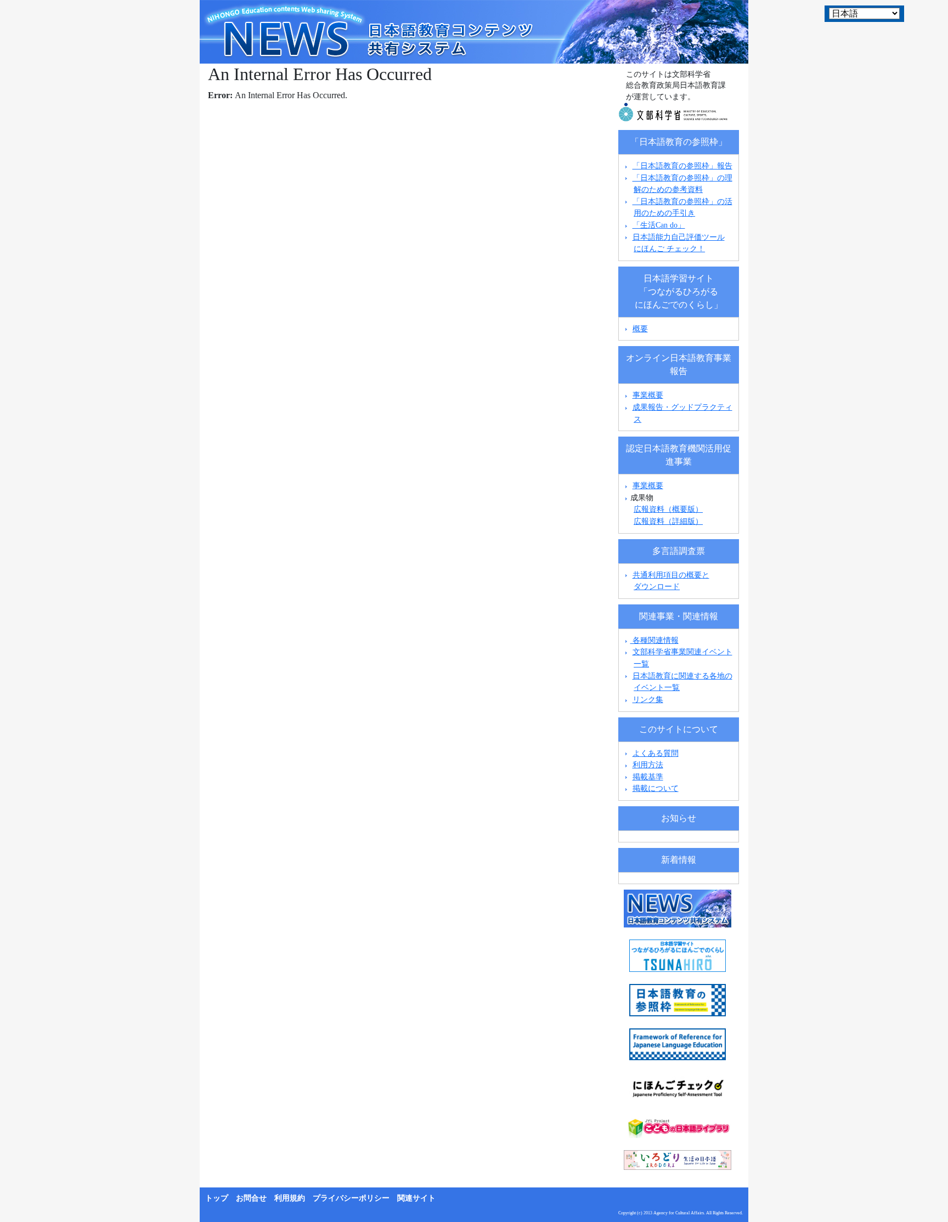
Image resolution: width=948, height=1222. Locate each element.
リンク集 (648, 699)
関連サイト (416, 1198)
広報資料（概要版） (668, 509)
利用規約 (289, 1198)
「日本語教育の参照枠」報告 (682, 165)
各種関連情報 (654, 640)
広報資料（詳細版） (668, 521)
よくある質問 (656, 753)
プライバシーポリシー (351, 1198)
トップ (216, 1198)
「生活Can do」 (659, 224)
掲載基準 (648, 776)
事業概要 (648, 395)
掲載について (656, 788)
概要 (640, 328)
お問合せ (251, 1198)
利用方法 (648, 764)
